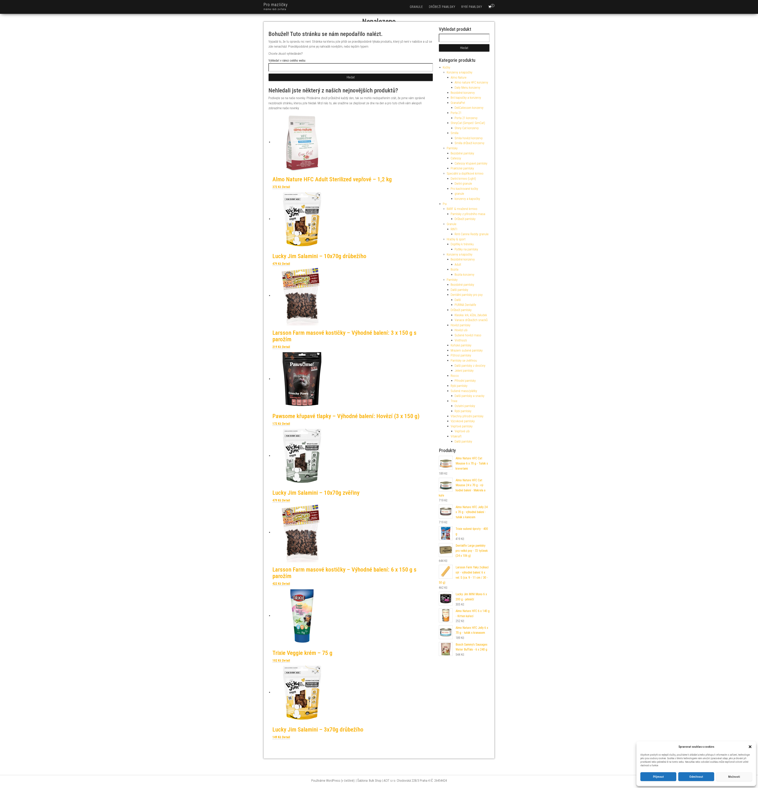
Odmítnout (696, 777)
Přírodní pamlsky (465, 381)
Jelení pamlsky (464, 370)
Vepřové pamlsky (462, 426)
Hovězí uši (461, 330)
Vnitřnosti (461, 340)
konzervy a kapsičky (467, 199)
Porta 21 (456, 113)
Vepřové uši (462, 431)
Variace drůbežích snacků (471, 320)
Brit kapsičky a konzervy (466, 98)
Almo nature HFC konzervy (471, 82)
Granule (451, 224)
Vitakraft (456, 436)
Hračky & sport (456, 239)
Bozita (454, 269)
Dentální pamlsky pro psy (467, 295)
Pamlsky (452, 148)
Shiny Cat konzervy (467, 128)
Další (458, 300)
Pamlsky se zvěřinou (464, 360)
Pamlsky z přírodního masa (468, 214)
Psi (445, 204)
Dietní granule (463, 183)
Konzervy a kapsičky (459, 72)
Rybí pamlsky (471, 7)
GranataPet (458, 103)
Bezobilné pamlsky (462, 153)
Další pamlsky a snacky (469, 396)
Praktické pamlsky (462, 168)
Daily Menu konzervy (467, 87)
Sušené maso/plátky (464, 391)
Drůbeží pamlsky (442, 7)
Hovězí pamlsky (460, 325)
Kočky (446, 67)
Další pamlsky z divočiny (470, 366)
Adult (458, 264)
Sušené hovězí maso (468, 335)
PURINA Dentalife (465, 305)
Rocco (455, 376)
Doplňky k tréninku (462, 244)
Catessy (456, 158)
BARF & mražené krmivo (462, 209)
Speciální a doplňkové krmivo (465, 173)
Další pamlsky (459, 290)
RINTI (454, 229)
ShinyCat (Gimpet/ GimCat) (468, 123)
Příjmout (658, 777)
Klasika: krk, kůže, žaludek (471, 315)
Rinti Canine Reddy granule (472, 234)
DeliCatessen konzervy (469, 108)
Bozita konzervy (464, 274)
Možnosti (734, 777)
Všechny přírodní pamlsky (467, 416)
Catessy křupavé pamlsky (471, 163)
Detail (286, 187)
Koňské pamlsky (461, 345)
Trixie (454, 401)
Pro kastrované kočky (464, 189)
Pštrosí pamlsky (461, 355)
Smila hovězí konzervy (469, 138)
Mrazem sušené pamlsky (467, 350)
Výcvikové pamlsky (463, 421)
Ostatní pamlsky (465, 406)
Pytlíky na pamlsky (466, 249)
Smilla (454, 133)
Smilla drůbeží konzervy (469, 143)
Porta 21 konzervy (466, 118)
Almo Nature (458, 77)
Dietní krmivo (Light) (463, 179)
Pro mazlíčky (276, 4)
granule (416, 7)
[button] (750, 747)
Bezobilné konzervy (463, 93)
